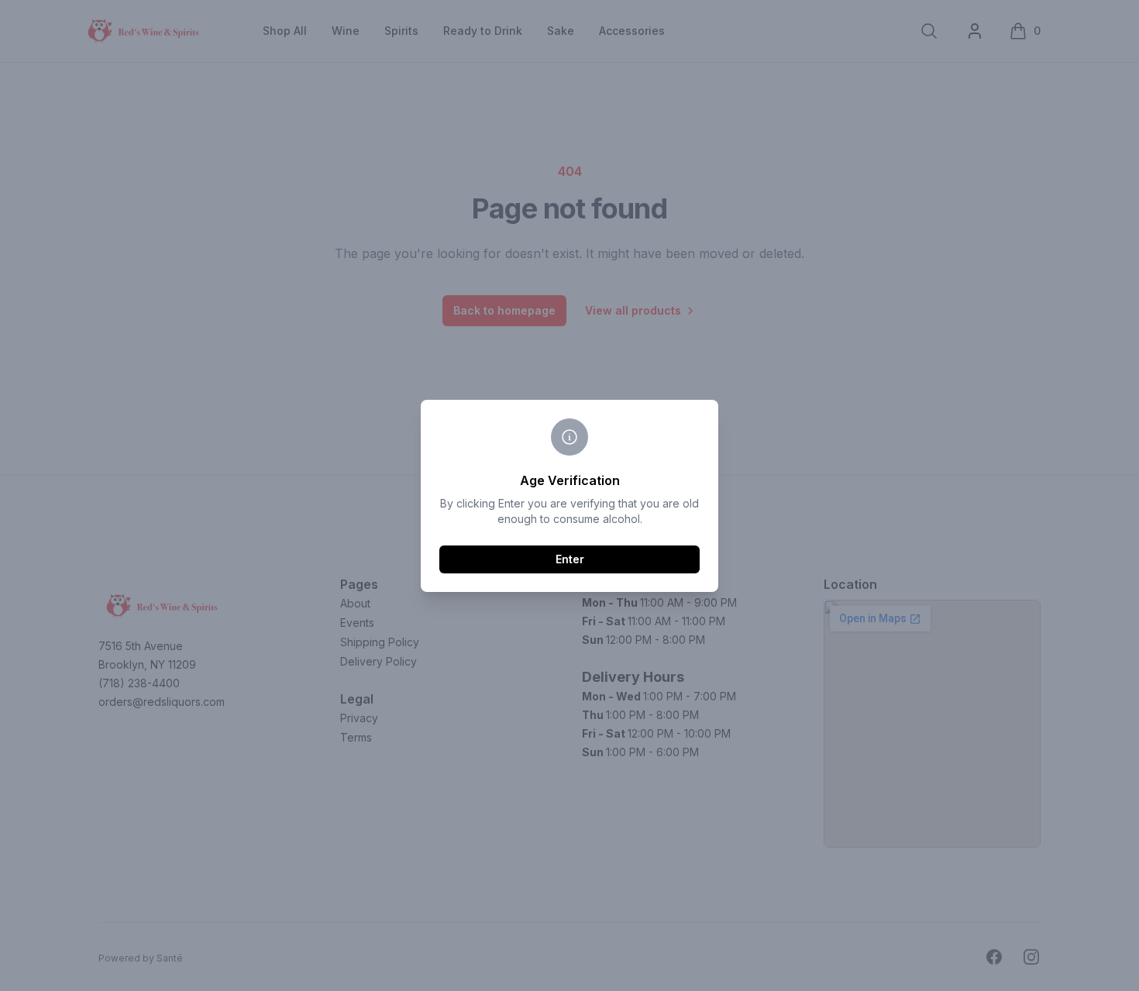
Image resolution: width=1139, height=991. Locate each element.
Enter (570, 559)
